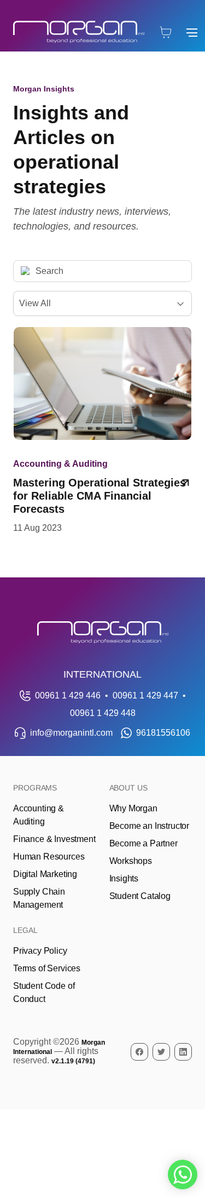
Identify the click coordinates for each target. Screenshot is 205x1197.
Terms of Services (46, 968)
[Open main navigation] (191, 32)
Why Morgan (133, 808)
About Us (128, 787)
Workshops (130, 861)
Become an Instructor (149, 826)
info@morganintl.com (71, 732)
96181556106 (163, 732)
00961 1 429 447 (145, 695)
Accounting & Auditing (60, 463)
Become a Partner (143, 843)
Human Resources (48, 856)
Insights (124, 878)
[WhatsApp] (182, 1174)
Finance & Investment (54, 839)
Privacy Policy (40, 950)
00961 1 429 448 (103, 713)
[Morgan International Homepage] (102, 632)
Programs (35, 787)
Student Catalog (140, 896)
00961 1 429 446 (68, 695)
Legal (25, 930)
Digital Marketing (45, 874)
